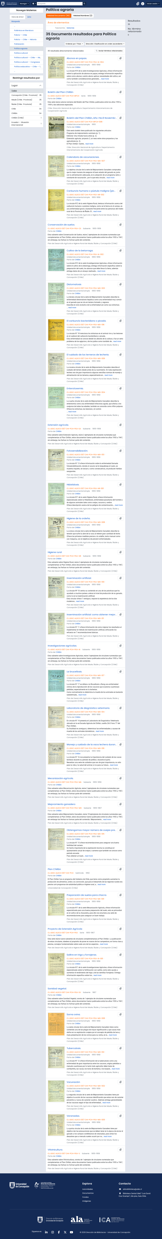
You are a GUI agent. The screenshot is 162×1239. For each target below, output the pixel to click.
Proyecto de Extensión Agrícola (65, 929)
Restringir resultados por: (26, 77)
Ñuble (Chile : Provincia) (26, 105)
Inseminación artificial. (79, 578)
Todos (14, 90)
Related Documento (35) (58, 15)
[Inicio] (10, 3)
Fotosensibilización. (77, 450)
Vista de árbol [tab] (17, 17)
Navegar (23, 4)
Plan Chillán (54, 869)
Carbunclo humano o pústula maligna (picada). (92, 191)
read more (105, 79)
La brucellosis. (74, 671)
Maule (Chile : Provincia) (26, 100)
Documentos (88, 1193)
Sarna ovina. (73, 1014)
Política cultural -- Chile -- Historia (29, 57)
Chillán (26, 114)
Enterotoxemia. (75, 388)
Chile (26, 109)
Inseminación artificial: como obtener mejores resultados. (92, 614)
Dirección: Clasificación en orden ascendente (104, 44)
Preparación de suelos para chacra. (87, 895)
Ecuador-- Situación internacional (26, 123)
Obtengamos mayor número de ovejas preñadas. (92, 830)
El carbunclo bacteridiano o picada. (86, 320)
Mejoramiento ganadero (61, 804)
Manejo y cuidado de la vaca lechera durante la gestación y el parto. (92, 744)
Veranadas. (73, 1116)
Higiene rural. (55, 552)
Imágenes (86, 1201)
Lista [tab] (29, 17)
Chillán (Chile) (26, 118)
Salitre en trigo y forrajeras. (82, 954)
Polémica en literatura (23, 30)
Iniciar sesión (152, 4)
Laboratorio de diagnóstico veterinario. (88, 708)
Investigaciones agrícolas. (62, 645)
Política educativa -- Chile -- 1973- (29, 66)
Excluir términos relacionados (110, 51)
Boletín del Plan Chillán (60, 92)
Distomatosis (74, 284)
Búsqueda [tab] (15, 21)
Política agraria (20, 48)
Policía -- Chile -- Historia (25, 39)
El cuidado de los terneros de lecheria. (88, 354)
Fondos (85, 1197)
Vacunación (73, 1082)
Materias (70, 28)
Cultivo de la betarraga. (80, 250)
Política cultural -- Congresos (27, 62)
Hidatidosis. (73, 484)
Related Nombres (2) (83, 15)
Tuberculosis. (74, 1048)
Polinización (19, 44)
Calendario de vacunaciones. (83, 157)
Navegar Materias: (26, 10)
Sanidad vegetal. (57, 988)
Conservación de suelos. (61, 224)
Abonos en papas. (77, 58)
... (14, 26)
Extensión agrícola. (58, 425)
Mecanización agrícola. (61, 778)
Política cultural (21, 53)
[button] (137, 3)
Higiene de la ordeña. (78, 518)
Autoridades (87, 1189)
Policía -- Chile (20, 35)
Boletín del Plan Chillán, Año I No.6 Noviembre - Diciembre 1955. (92, 118)
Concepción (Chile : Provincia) (26, 96)
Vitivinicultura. (55, 1149)
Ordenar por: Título (74, 44)
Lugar (14, 85)
